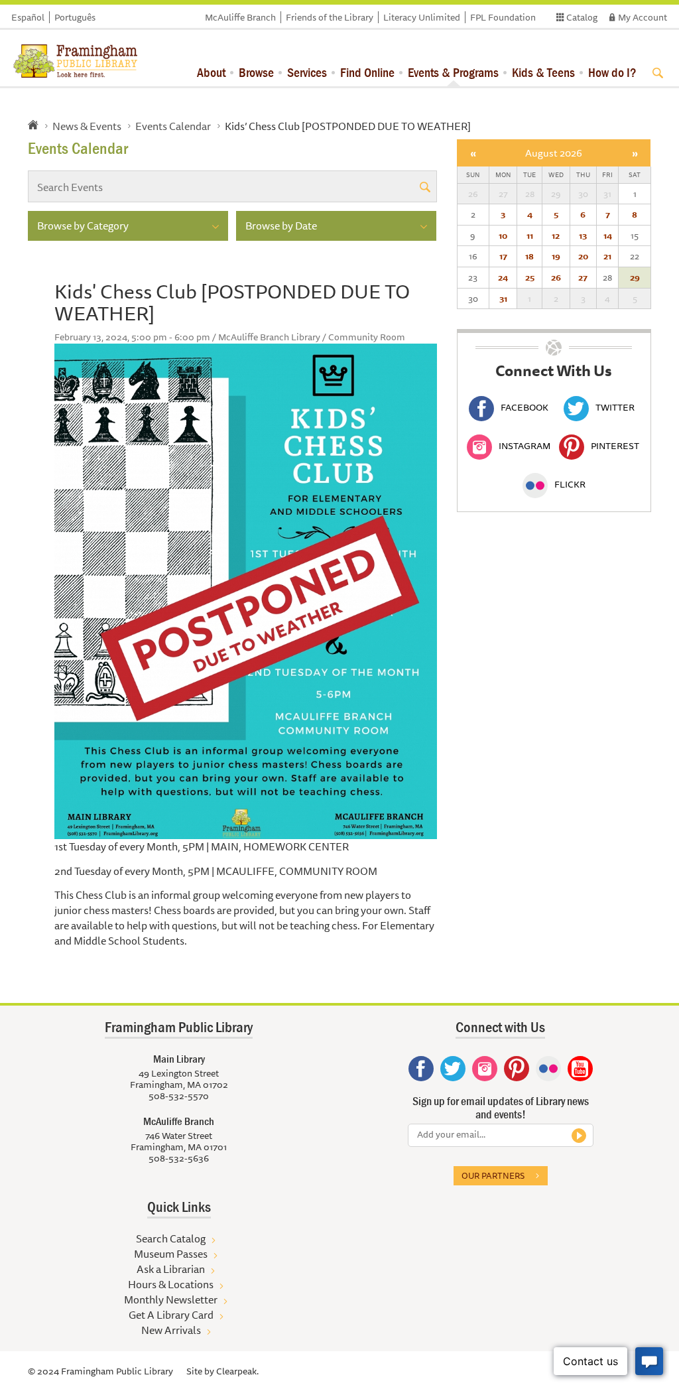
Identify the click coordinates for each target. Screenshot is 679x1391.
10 (503, 235)
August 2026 (553, 153)
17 (503, 256)
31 (503, 298)
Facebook (524, 407)
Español (27, 17)
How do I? (612, 72)
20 (583, 256)
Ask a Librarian (171, 1269)
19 (556, 256)
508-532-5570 (179, 1096)
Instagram (524, 445)
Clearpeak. (237, 1371)
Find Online (367, 72)
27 (582, 277)
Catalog (581, 17)
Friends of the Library (329, 17)
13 (583, 235)
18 (529, 256)
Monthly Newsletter (170, 1299)
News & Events (86, 126)
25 (529, 277)
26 (556, 277)
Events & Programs (453, 72)
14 (607, 235)
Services (307, 72)
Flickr (570, 484)
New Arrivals (171, 1330)
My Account (642, 17)
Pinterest (615, 445)
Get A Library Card (171, 1315)
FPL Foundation (503, 17)
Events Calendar (173, 126)
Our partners (493, 1175)
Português (74, 17)
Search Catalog (171, 1238)
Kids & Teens (543, 72)
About (211, 72)
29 (635, 277)
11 (529, 235)
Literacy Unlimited (421, 17)
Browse (256, 72)
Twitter (615, 407)
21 (607, 256)
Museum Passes (171, 1254)
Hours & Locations (171, 1284)
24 (503, 277)
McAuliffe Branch (240, 17)
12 (556, 235)
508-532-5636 (179, 1158)
